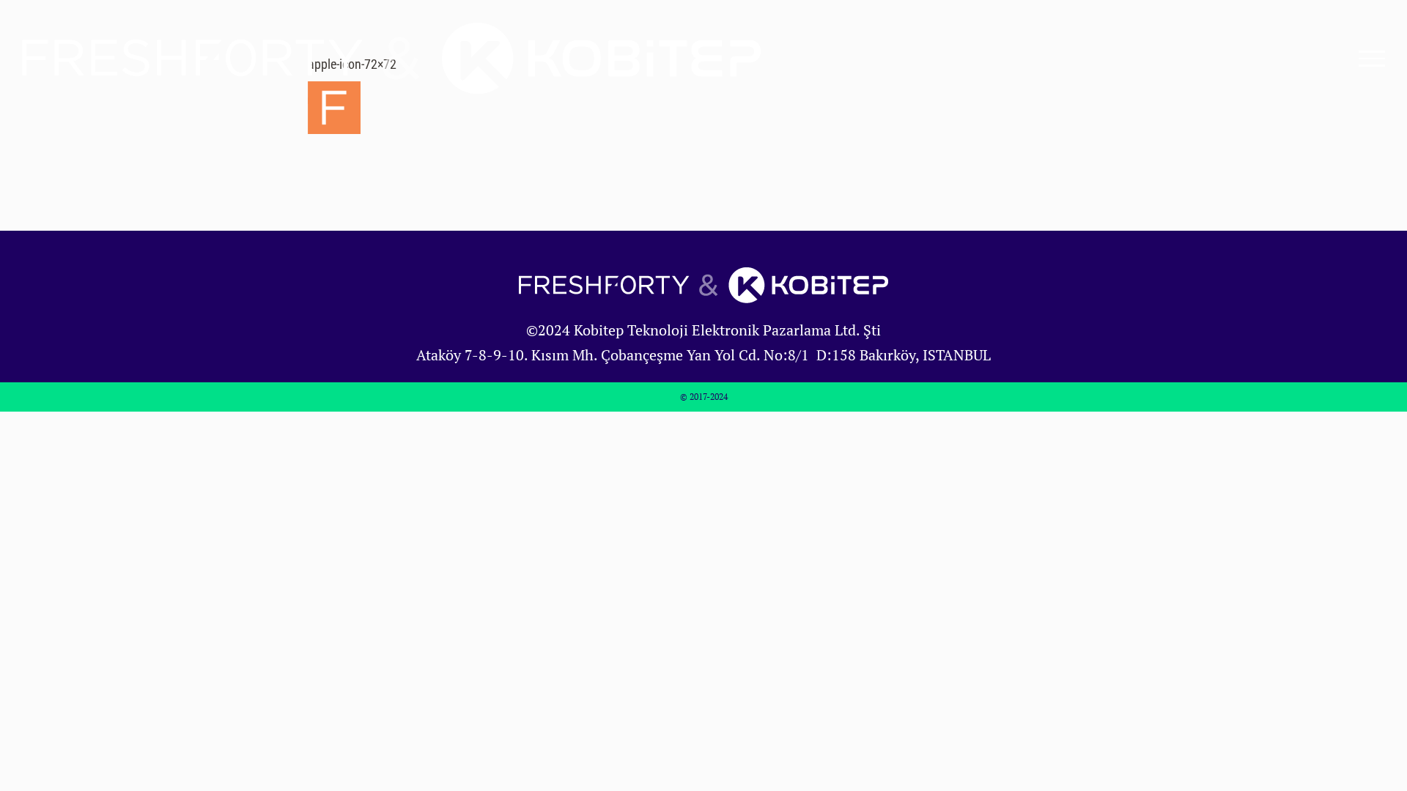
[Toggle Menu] (1372, 59)
